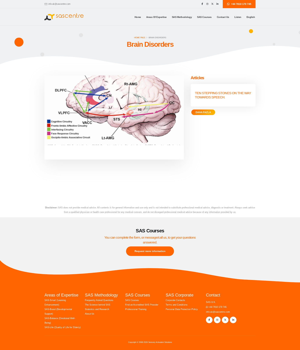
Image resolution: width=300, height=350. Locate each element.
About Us (89, 314)
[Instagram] (207, 4)
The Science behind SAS (97, 305)
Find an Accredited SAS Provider (141, 305)
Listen (237, 17)
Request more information (150, 251)
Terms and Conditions (177, 305)
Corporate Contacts (175, 300)
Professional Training (135, 309)
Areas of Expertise (156, 17)
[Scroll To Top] (294, 346)
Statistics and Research (97, 309)
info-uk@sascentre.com (59, 4)
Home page (139, 37)
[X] (212, 4)
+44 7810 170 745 (218, 307)
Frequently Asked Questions (99, 300)
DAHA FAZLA (203, 112)
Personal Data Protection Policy (182, 309)
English (251, 17)
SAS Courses (132, 300)
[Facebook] (202, 4)
